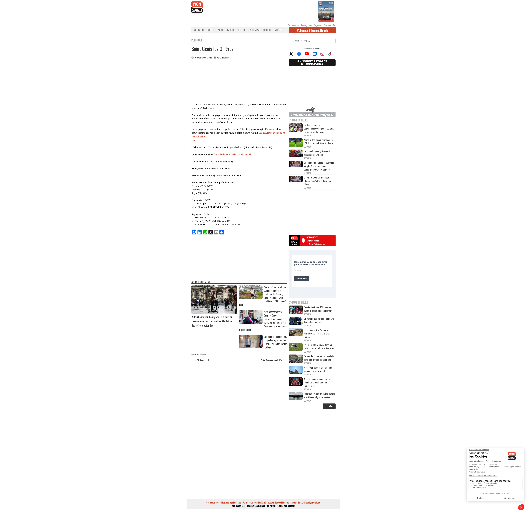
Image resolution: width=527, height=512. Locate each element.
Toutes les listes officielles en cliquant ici (232, 154)
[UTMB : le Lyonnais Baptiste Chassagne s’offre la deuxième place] (296, 179)
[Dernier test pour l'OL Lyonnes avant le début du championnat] (296, 310)
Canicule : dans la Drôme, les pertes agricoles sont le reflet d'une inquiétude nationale (275, 342)
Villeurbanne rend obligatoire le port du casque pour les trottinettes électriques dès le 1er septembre (212, 321)
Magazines (317, 25)
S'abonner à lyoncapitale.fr (312, 30)
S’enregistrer (306, 25)
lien (193, 140)
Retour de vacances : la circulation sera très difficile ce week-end (320, 358)
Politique (267, 30)
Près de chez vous (226, 30)
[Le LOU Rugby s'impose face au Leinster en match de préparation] (296, 347)
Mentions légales (228, 502)
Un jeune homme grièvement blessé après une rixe (317, 153)
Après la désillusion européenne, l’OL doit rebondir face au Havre (318, 141)
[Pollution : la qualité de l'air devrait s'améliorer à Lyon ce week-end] (296, 396)
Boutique (327, 25)
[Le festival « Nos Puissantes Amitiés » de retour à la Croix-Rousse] (296, 332)
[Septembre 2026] (326, 11)
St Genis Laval (203, 360)
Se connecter (293, 25)
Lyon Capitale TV (293, 502)
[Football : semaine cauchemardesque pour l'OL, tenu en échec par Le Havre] (296, 128)
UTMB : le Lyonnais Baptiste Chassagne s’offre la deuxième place (317, 181)
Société (211, 30)
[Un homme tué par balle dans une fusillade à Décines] (296, 321)
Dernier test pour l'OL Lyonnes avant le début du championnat (318, 309)
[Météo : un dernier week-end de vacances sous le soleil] (296, 370)
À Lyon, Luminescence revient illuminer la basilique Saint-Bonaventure (317, 382)
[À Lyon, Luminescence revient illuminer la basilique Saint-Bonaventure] (296, 381)
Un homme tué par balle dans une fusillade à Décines (319, 320)
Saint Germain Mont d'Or (271, 360)
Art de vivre (254, 30)
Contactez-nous (212, 502)
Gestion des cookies (276, 502)
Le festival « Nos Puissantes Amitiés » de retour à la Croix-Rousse (317, 333)
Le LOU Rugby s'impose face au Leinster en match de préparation (319, 346)
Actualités (199, 30)
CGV (239, 502)
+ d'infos (329, 406)
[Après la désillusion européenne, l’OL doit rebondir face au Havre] (296, 143)
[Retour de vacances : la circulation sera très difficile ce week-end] (296, 359)
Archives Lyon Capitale (311, 502)
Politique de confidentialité (254, 502)
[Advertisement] (239, 81)
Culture (241, 30)
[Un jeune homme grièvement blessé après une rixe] (296, 154)
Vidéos (278, 30)
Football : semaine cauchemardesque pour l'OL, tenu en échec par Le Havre (319, 128)
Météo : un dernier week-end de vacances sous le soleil (318, 369)
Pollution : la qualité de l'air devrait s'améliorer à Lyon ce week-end (320, 395)
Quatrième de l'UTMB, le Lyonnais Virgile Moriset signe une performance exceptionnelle (319, 166)
